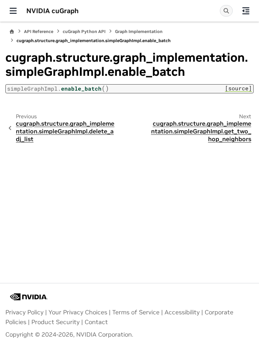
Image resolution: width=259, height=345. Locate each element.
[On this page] (246, 11)
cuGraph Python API (84, 31)
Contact (96, 322)
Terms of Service (136, 312)
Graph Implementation (139, 31)
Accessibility (182, 312)
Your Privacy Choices (78, 312)
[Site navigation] (13, 11)
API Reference (38, 31)
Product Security (55, 322)
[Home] (12, 31)
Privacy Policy (24, 312)
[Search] (226, 11)
